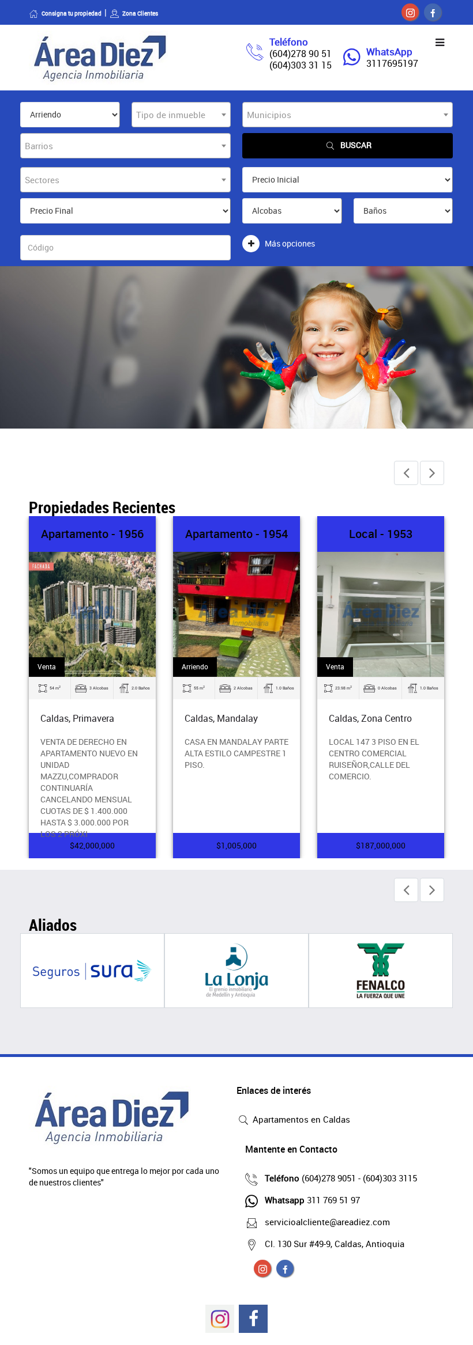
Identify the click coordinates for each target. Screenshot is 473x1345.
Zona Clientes (140, 13)
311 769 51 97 (312, 1200)
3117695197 (392, 63)
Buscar (355, 144)
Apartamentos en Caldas (300, 1119)
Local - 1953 (380, 533)
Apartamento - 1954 (236, 533)
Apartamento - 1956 (92, 533)
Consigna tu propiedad (72, 13)
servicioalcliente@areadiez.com (327, 1221)
